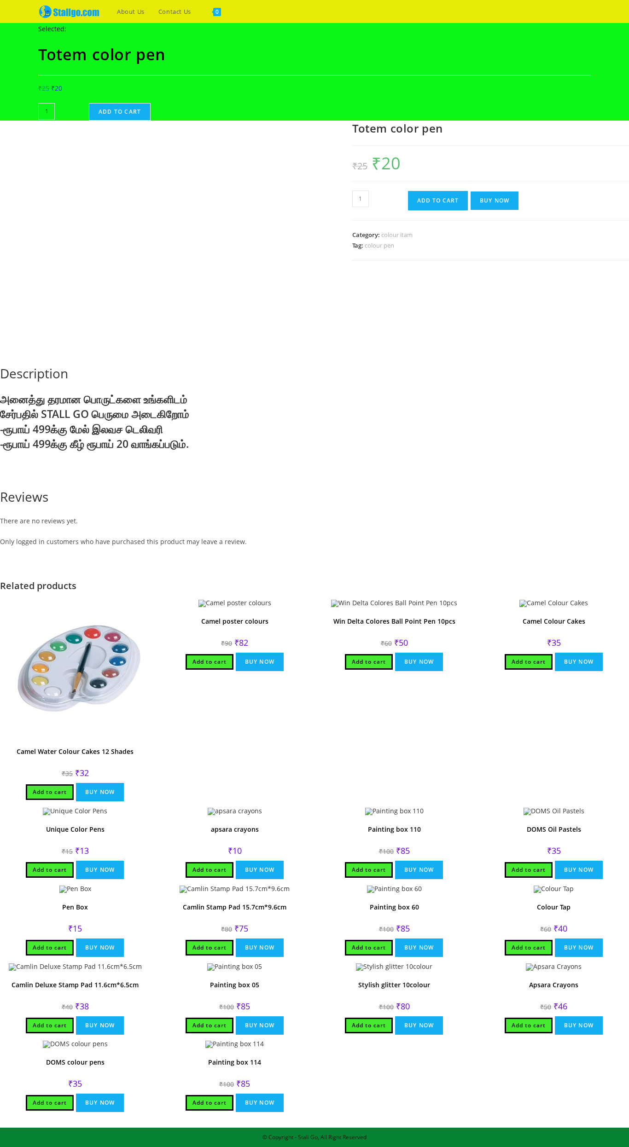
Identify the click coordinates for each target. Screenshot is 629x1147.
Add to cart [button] (50, 792)
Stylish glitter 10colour (394, 984)
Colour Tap (554, 907)
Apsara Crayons (553, 984)
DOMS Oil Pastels (554, 829)
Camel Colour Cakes (554, 621)
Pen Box (75, 907)
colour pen (379, 245)
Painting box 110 (394, 829)
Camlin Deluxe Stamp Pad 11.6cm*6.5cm (75, 984)
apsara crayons (235, 829)
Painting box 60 (394, 907)
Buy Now (494, 200)
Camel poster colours (234, 621)
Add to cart (120, 112)
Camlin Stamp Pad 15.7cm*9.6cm (234, 907)
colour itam (397, 235)
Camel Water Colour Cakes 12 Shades (75, 751)
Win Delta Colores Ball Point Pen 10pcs (394, 621)
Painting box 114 (234, 1062)
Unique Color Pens (75, 829)
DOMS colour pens (75, 1062)
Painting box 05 (234, 984)
